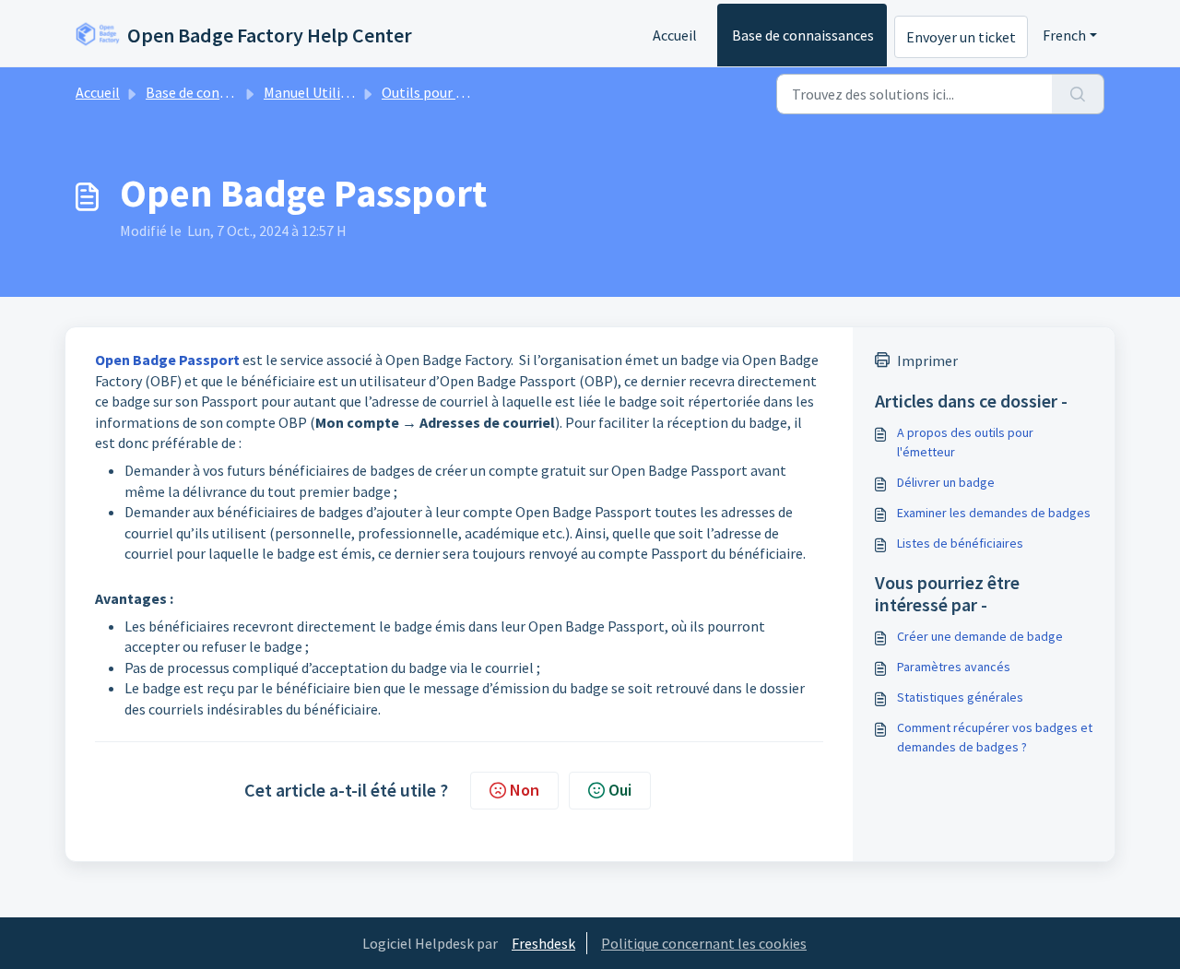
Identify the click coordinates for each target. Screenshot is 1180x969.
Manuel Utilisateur (322, 92)
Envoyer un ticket (961, 37)
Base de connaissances (803, 35)
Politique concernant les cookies (704, 943)
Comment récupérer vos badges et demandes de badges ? (994, 737)
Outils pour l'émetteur (453, 92)
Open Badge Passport (167, 359)
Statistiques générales (960, 697)
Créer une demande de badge (980, 636)
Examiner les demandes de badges (994, 512)
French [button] (1064, 35)
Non (524, 789)
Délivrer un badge (946, 482)
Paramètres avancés (953, 666)
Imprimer (927, 360)
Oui (619, 789)
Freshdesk (543, 943)
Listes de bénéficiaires (960, 543)
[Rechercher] (1078, 94)
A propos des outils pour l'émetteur (965, 442)
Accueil (675, 35)
